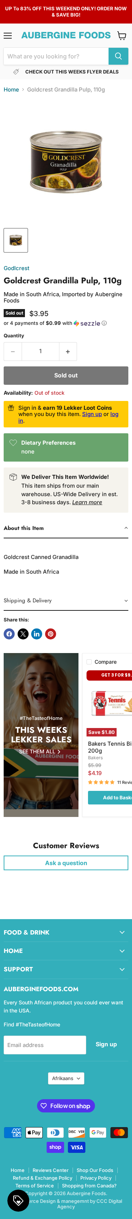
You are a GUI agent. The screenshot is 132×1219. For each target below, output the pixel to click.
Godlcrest (16, 268)
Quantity (14, 335)
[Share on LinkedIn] (36, 633)
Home (11, 89)
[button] (66, 323)
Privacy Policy (95, 1178)
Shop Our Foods (95, 1170)
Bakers (95, 757)
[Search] (118, 56)
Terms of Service (34, 1185)
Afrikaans (62, 1078)
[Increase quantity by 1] (68, 351)
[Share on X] (23, 633)
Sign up (92, 413)
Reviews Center (51, 1170)
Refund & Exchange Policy (42, 1178)
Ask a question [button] (66, 863)
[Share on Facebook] (9, 633)
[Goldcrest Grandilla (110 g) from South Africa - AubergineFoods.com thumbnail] (15, 240)
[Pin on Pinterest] (50, 633)
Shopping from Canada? (89, 1185)
